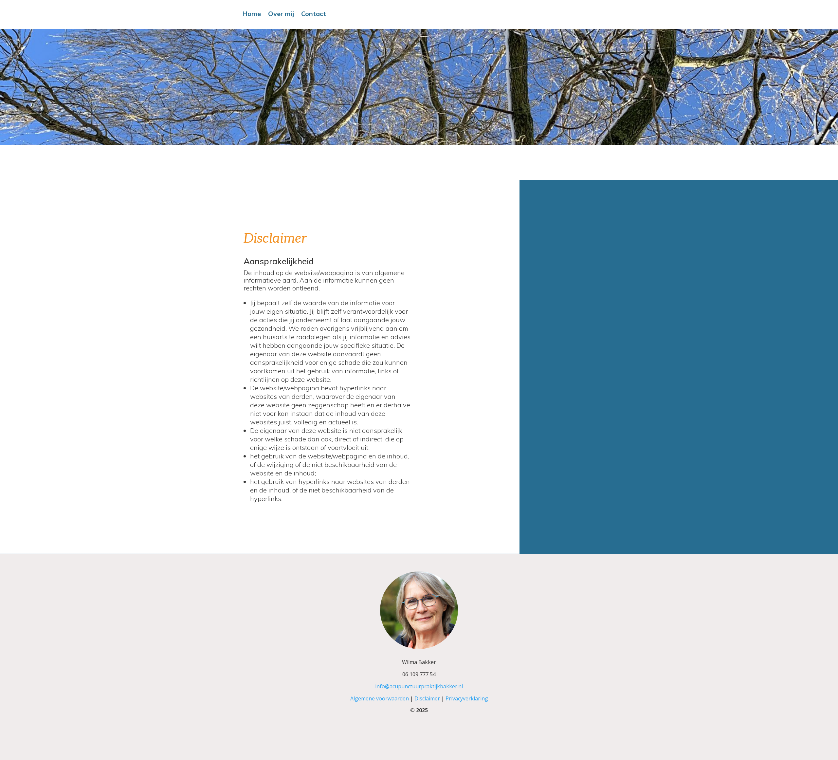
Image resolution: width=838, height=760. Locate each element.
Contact (313, 14)
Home (251, 14)
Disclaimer (426, 698)
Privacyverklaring (467, 698)
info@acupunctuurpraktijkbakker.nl (419, 686)
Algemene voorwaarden (379, 698)
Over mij (281, 14)
